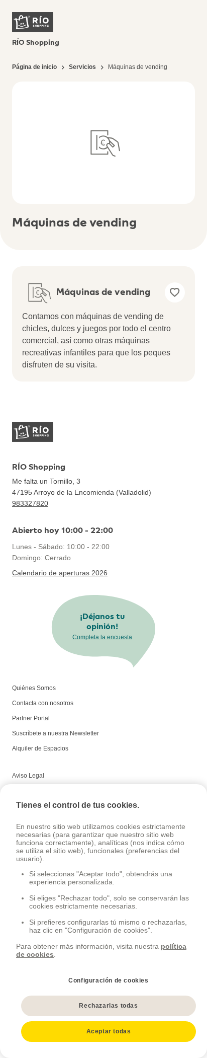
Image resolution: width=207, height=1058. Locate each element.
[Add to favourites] (175, 292)
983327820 (30, 503)
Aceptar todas (108, 1031)
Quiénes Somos (34, 688)
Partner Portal (31, 718)
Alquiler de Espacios (40, 748)
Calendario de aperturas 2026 (60, 573)
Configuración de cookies (108, 980)
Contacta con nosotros (42, 703)
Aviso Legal (28, 775)
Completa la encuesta (102, 637)
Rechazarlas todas (108, 1005)
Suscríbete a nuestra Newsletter (55, 733)
